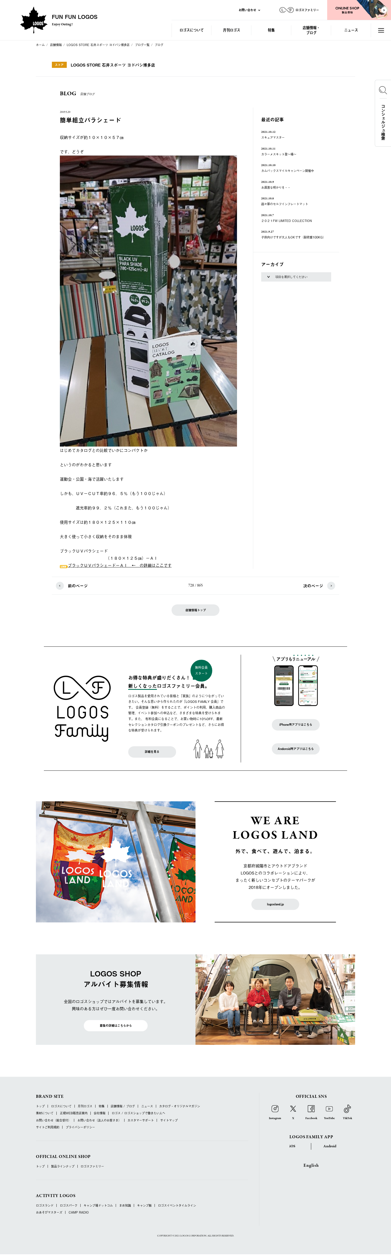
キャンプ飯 (144, 1205)
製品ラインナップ (62, 1166)
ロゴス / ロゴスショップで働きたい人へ (138, 1113)
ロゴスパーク (68, 1205)
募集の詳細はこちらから (116, 1025)
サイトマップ (169, 1120)
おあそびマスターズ (49, 1212)
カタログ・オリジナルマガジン (179, 1106)
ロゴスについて (192, 29)
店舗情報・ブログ (311, 30)
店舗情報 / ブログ (123, 1106)
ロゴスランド (44, 1205)
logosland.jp (275, 904)
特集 (271, 29)
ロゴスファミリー (92, 1166)
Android (329, 1146)
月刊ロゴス (231, 29)
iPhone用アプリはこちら (295, 724)
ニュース (351, 29)
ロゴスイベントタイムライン (177, 1205)
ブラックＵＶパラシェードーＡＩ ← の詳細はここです (120, 565)
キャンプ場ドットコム (98, 1205)
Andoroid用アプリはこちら (296, 748)
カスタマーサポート (140, 1120)
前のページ (78, 586)
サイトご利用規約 (47, 1127)
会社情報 (99, 1113)
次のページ (313, 586)
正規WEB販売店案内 (74, 1113)
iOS (292, 1146)
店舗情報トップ (195, 610)
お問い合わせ (247, 10)
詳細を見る (152, 751)
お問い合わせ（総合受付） (53, 1120)
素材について (44, 1113)
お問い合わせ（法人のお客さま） (99, 1120)
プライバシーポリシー (80, 1127)
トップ (40, 1106)
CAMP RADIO (79, 1212)
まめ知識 (125, 1205)
